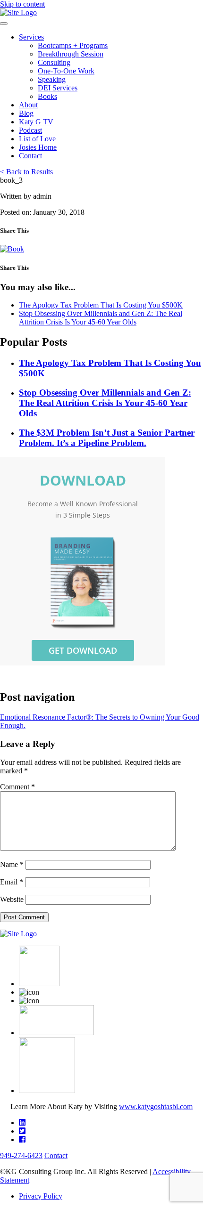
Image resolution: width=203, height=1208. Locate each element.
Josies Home (38, 147)
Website (12, 899)
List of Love (37, 139)
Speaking (52, 79)
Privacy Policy (40, 1196)
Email (11, 882)
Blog (26, 113)
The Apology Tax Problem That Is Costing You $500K (101, 305)
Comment (17, 787)
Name (12, 864)
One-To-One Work (66, 71)
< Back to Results (26, 172)
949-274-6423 (21, 1155)
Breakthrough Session (70, 54)
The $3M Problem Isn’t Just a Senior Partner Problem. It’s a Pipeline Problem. (107, 438)
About (28, 105)
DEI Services (57, 88)
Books (47, 96)
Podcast (30, 130)
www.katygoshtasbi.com (156, 1107)
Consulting (54, 62)
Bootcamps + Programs (73, 45)
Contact (30, 156)
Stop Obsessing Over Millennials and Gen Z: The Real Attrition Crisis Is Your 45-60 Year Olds (100, 317)
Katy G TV (36, 122)
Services (31, 37)
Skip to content (22, 4)
